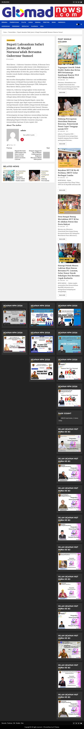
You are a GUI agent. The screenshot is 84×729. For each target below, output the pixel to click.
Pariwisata (61, 22)
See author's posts (28, 135)
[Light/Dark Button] (77, 24)
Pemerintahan (14, 22)
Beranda (4, 22)
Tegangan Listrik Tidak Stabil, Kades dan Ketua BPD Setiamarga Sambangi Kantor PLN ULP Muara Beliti (69, 72)
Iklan (22, 723)
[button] (81, 24)
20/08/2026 (62, 80)
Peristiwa (46, 22)
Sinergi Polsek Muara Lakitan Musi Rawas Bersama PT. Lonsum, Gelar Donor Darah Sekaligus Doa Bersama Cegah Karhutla (69, 271)
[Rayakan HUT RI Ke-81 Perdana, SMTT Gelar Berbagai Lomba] (69, 158)
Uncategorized (19, 173)
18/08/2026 (62, 177)
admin (23, 130)
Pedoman (9, 723)
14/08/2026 (62, 280)
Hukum (30, 22)
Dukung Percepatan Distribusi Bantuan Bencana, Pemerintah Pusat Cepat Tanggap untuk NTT (68, 124)
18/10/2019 (11, 59)
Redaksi (18, 723)
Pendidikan (15, 26)
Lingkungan (6, 26)
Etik (14, 723)
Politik (23, 22)
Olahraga (34, 26)
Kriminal (38, 22)
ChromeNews (47, 727)
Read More (62, 92)
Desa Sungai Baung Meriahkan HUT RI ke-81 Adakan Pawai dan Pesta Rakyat (68, 220)
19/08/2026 (62, 131)
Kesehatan (25, 26)
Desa (41, 26)
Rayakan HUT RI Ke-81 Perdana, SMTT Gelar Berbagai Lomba (68, 172)
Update (17, 175)
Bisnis (54, 22)
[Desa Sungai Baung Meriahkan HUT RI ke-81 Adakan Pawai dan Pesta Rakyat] (69, 204)
